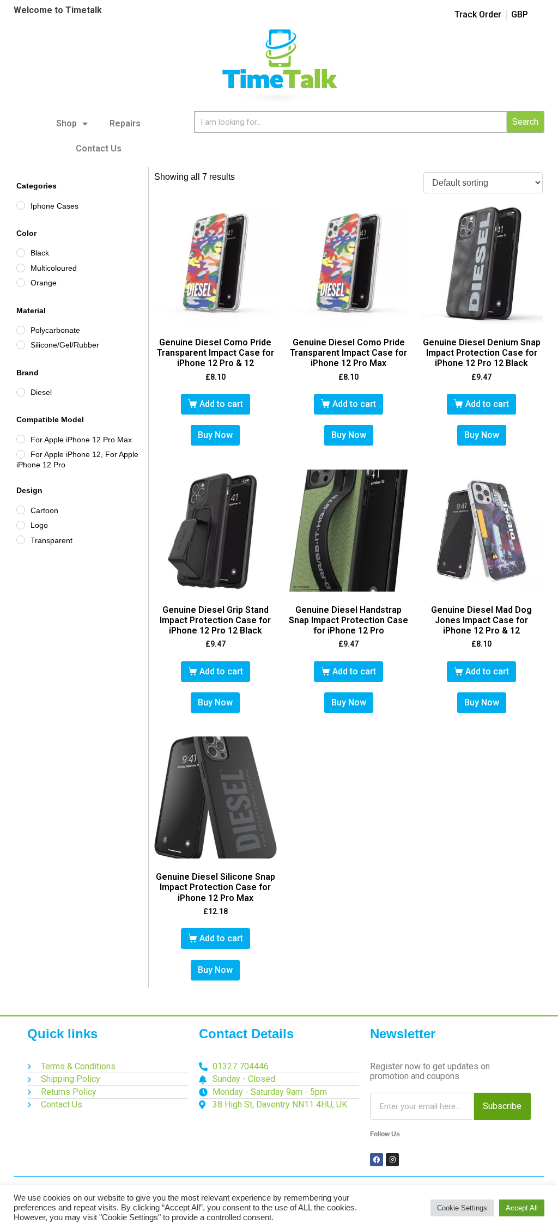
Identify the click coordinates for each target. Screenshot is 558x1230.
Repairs (125, 123)
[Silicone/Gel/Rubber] (20, 344)
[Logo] (20, 525)
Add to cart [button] (221, 404)
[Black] (20, 252)
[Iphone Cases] (20, 205)
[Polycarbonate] (20, 330)
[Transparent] (20, 539)
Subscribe (502, 1106)
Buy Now (215, 435)
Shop (66, 123)
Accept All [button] (522, 1208)
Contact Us (99, 148)
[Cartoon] (20, 510)
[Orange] (20, 282)
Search (525, 122)
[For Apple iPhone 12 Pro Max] (20, 439)
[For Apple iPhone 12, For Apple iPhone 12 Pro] (20, 454)
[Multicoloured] (20, 268)
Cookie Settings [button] (462, 1208)
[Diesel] (20, 392)
